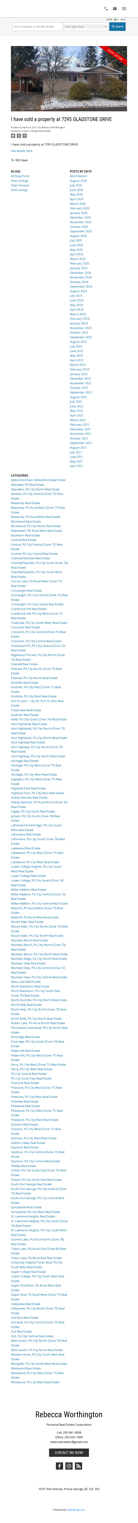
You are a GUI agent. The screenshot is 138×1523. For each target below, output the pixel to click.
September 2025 (81, 231)
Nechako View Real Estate (28, 963)
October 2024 (79, 282)
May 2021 (76, 461)
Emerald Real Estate (24, 664)
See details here (21, 151)
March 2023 (78, 365)
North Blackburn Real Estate (30, 986)
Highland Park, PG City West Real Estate (37, 793)
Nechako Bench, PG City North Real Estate (39, 954)
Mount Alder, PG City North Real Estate (37, 936)
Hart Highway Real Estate (28, 742)
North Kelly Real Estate (26, 1005)
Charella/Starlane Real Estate (30, 558)
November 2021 (80, 434)
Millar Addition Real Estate (28, 890)
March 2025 (78, 259)
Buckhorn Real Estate (25, 535)
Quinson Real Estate (24, 1124)
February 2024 (79, 319)
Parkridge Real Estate (25, 1037)
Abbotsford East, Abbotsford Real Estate (38, 480)
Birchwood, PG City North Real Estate (36, 526)
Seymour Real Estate (25, 1147)
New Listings (19, 181)
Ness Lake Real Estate (26, 982)
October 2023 (79, 332)
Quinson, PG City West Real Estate (34, 1138)
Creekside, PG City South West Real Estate (39, 623)
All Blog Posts (20, 176)
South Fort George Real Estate (31, 1184)
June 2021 (76, 457)
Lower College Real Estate (36, 131)
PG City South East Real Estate (31, 1078)
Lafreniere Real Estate (26, 834)
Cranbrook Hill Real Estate (28, 609)
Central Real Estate (23, 540)
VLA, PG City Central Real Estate (32, 1336)
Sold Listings (19, 190)
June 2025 (76, 245)
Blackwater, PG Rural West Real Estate (36, 531)
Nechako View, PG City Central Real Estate (39, 977)
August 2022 (78, 397)
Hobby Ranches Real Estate (29, 798)
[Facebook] (59, 1466)
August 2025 (78, 236)
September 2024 (81, 286)
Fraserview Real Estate (26, 710)
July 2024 (76, 296)
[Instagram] (69, 1466)
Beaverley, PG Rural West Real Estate (36, 517)
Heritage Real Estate (24, 761)
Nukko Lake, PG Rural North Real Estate (38, 1023)
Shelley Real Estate (23, 1166)
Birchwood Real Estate (26, 521)
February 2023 (79, 369)
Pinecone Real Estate (25, 1083)
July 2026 (76, 185)
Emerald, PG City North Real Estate (34, 678)
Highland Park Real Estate (28, 788)
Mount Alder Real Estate (27, 922)
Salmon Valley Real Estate (28, 1143)
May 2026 (76, 194)
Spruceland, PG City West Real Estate (35, 1212)
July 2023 (76, 346)
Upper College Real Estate (28, 1272)
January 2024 (79, 323)
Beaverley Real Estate (25, 503)
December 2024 (80, 273)
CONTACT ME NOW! (69, 1453)
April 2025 (76, 254)
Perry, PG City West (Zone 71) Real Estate (38, 1065)
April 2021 (76, 466)
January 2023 (79, 374)
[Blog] (78, 1466)
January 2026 (79, 213)
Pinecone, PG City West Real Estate (34, 1097)
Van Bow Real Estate (24, 1318)
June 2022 (76, 406)
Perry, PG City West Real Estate (31, 1069)
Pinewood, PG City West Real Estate (34, 1120)
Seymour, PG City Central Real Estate (35, 1161)
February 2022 (79, 425)
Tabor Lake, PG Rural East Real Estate (36, 1258)
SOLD (123, 19)
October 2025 (79, 227)
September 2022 (81, 392)
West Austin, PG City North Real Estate (37, 1350)
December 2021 (80, 429)
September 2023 (81, 337)
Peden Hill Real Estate (25, 1051)
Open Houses (20, 185)
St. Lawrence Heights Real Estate (33, 1216)
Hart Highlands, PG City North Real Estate (39, 738)
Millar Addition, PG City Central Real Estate (39, 903)
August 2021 (78, 448)
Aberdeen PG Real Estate (27, 485)
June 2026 (76, 190)
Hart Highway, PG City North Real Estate (38, 756)
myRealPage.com (76, 1509)
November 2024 (80, 277)
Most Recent (78, 176)
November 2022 (80, 383)
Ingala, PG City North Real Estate (33, 811)
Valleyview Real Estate (25, 1304)
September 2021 (81, 443)
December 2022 (80, 379)
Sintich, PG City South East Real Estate (36, 1180)
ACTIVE (109, 19)
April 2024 (76, 309)
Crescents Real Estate (25, 627)
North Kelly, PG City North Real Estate (36, 1019)
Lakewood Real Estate (25, 848)
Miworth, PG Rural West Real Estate (35, 917)
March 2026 (78, 204)
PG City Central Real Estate (29, 1074)
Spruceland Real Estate (26, 1207)
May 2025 (76, 250)
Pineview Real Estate (24, 1101)
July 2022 (76, 402)
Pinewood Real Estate (25, 1106)
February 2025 (79, 263)
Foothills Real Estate (24, 683)
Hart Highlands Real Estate (29, 724)
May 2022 (76, 411)
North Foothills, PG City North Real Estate (39, 1000)
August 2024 (78, 291)
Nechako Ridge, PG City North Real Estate (39, 959)
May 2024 (76, 305)
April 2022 (76, 415)
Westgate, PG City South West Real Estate (39, 1364)
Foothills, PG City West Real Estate (34, 696)
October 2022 (79, 388)
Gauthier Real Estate (24, 715)
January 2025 (79, 268)
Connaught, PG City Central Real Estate (37, 604)
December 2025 (80, 217)
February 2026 (79, 208)
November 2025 (80, 222)
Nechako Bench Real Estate (29, 940)
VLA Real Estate (21, 1331)
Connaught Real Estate (26, 591)
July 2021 (76, 452)
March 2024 (78, 314)
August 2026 (78, 181)
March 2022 (78, 420)
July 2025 (76, 240)
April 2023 (76, 360)
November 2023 (80, 328)
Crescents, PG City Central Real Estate (36, 641)
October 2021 (79, 438)
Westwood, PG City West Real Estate (35, 1382)
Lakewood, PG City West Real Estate (35, 862)
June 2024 (76, 300)
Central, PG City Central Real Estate (34, 554)
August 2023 (78, 342)
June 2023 (76, 351)
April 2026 (76, 199)
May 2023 (76, 356)
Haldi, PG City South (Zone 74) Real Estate (39, 719)
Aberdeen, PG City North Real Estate (35, 489)
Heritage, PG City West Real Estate (34, 775)
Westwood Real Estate (26, 1368)
